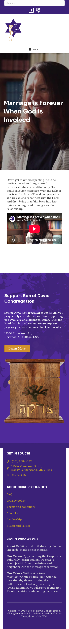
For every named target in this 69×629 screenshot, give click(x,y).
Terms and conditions (21, 506)
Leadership (14, 519)
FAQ (10, 494)
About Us (12, 513)
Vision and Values (18, 525)
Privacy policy (16, 500)
